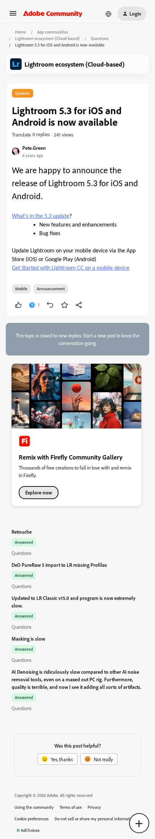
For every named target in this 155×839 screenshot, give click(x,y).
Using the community (34, 807)
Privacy (94, 807)
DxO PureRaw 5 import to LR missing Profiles (59, 565)
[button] (13, 16)
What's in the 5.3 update (40, 216)
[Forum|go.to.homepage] (53, 13)
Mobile (21, 288)
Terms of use (70, 807)
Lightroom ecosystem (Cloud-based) (47, 38)
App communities (52, 32)
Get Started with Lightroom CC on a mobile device (70, 268)
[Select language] (108, 13)
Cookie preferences (31, 818)
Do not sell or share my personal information (95, 818)
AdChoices (30, 830)
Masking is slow (28, 639)
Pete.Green (34, 148)
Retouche (22, 532)
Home (20, 32)
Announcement (51, 288)
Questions (99, 38)
